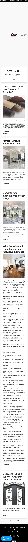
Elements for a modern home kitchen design (14, 195)
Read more (5, 133)
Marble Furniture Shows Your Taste (11, 142)
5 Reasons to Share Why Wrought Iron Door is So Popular (12, 476)
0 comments (6, 131)
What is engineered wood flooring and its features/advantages (13, 249)
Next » (18, 520)
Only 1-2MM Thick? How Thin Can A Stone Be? (13, 89)
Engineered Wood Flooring (10, 281)
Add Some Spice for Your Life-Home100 (14, 75)
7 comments (6, 464)
